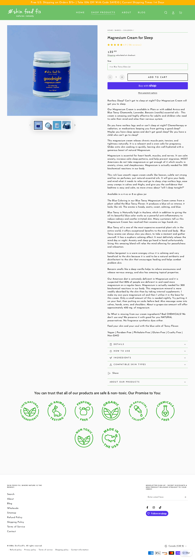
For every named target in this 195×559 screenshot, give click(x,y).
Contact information (80, 550)
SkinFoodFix (20, 546)
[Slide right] (75, 125)
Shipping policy (61, 550)
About (10, 499)
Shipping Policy (15, 522)
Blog (9, 503)
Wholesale (12, 508)
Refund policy (16, 550)
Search (11, 494)
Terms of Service (16, 527)
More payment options (147, 93)
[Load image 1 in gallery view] (38, 125)
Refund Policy (14, 517)
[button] (165, 12)
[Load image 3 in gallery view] (57, 125)
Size (109, 61)
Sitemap (11, 513)
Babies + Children (123, 30)
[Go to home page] (24, 12)
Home (110, 30)
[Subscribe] (186, 497)
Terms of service (46, 550)
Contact (11, 531)
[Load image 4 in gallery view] (66, 125)
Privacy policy (30, 550)
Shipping (111, 55)
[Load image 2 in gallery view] (47, 125)
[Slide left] (30, 125)
